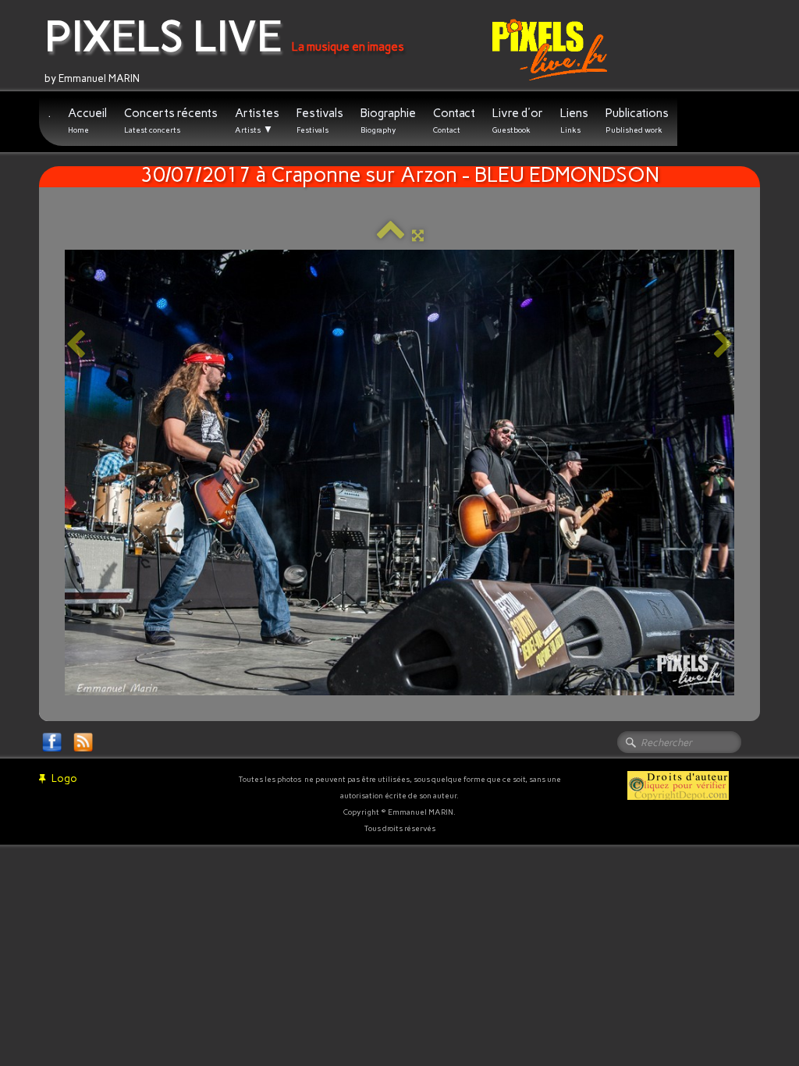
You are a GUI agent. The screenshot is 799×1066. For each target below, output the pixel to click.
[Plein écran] (418, 235)
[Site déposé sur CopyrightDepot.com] (678, 785)
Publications (637, 120)
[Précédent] (76, 345)
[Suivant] (723, 345)
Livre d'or (517, 120)
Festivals (320, 120)
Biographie (388, 120)
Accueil (87, 120)
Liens (574, 120)
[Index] (390, 235)
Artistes (257, 120)
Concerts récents (171, 120)
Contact (454, 120)
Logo (64, 778)
